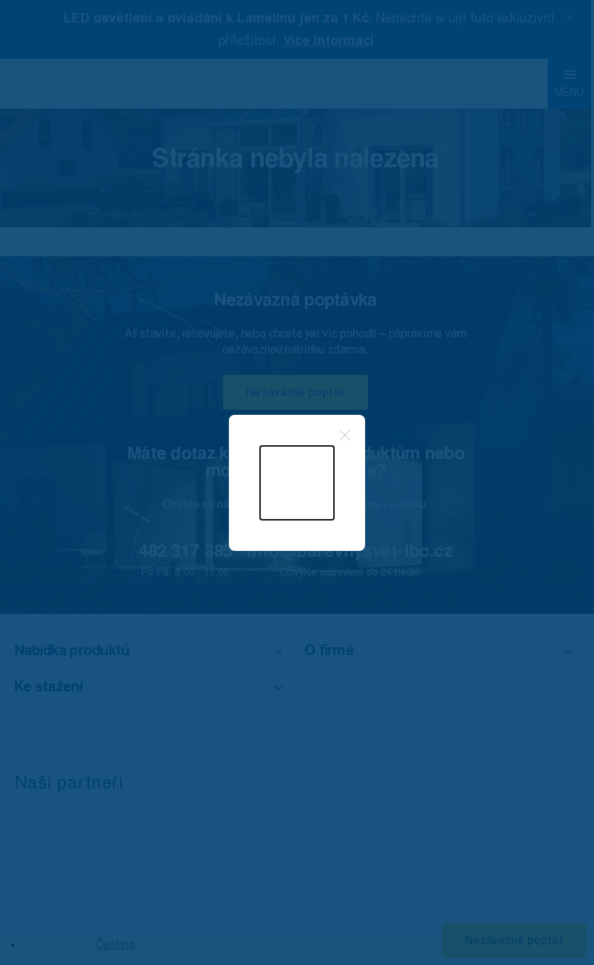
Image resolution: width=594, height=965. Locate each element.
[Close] (345, 435)
